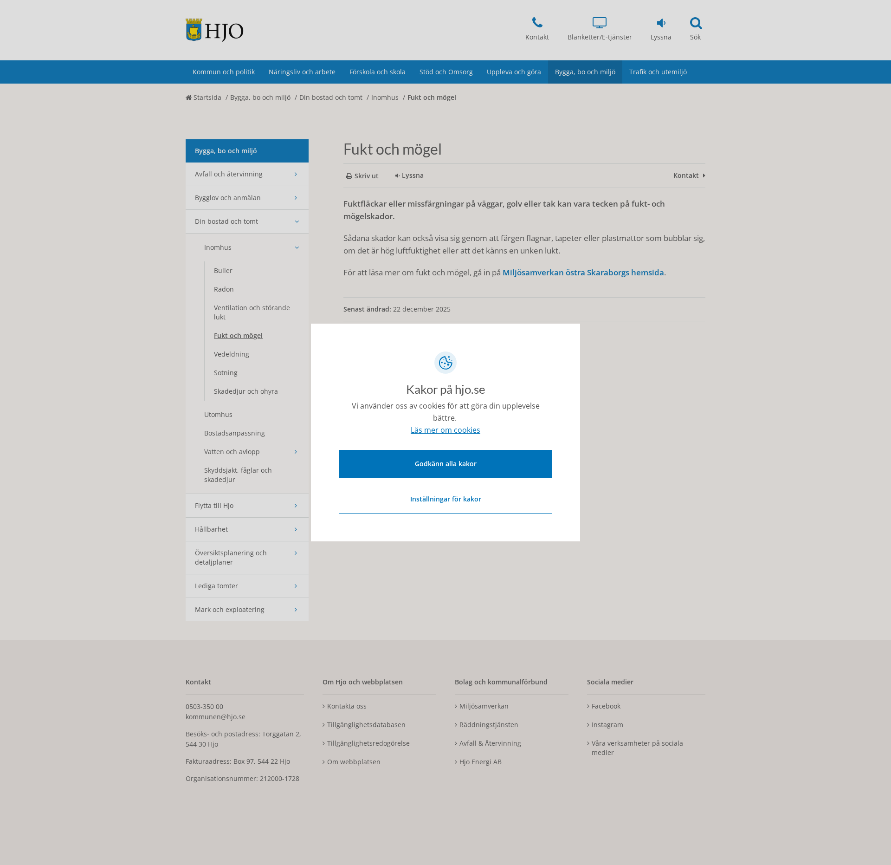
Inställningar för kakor (445, 498)
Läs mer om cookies (445, 430)
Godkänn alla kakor (446, 463)
